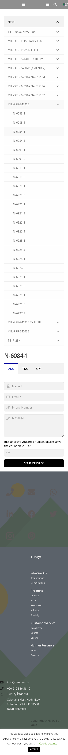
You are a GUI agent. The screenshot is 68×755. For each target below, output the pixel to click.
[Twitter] (53, 514)
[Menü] (24, 4)
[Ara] (55, 4)
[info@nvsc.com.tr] (3, 682)
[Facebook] (31, 514)
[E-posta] (31, 492)
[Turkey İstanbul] (3, 702)
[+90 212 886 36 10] (3, 688)
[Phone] (10, 492)
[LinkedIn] (10, 514)
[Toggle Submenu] (58, 21)
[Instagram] (10, 536)
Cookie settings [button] (48, 743)
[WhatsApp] (53, 492)
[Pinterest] (31, 536)
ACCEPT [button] (34, 749)
